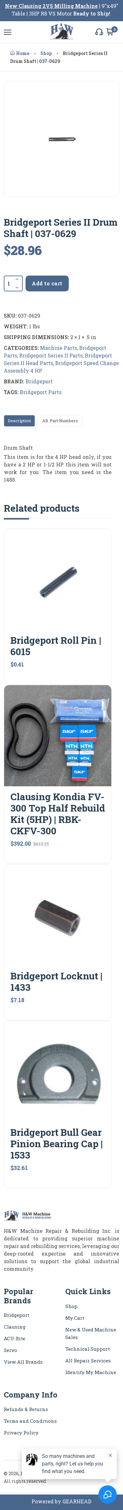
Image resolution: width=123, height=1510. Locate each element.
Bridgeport (39, 381)
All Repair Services (88, 1360)
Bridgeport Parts (41, 392)
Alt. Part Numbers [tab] (60, 420)
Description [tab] (19, 420)
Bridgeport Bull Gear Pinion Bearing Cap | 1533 (56, 1143)
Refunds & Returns (26, 1409)
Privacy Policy (21, 1432)
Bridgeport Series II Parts (51, 355)
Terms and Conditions (30, 1421)
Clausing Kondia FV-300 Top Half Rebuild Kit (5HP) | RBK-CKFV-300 (57, 813)
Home (22, 53)
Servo (10, 1350)
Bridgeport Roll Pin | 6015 (55, 646)
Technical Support (87, 1349)
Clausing (15, 1327)
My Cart (74, 1318)
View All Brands (23, 1362)
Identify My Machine (90, 1372)
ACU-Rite (14, 1338)
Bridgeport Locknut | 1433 (56, 981)
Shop (46, 53)
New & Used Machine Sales (90, 1333)
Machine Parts (58, 347)
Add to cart (47, 283)
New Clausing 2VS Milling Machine (51, 6)
